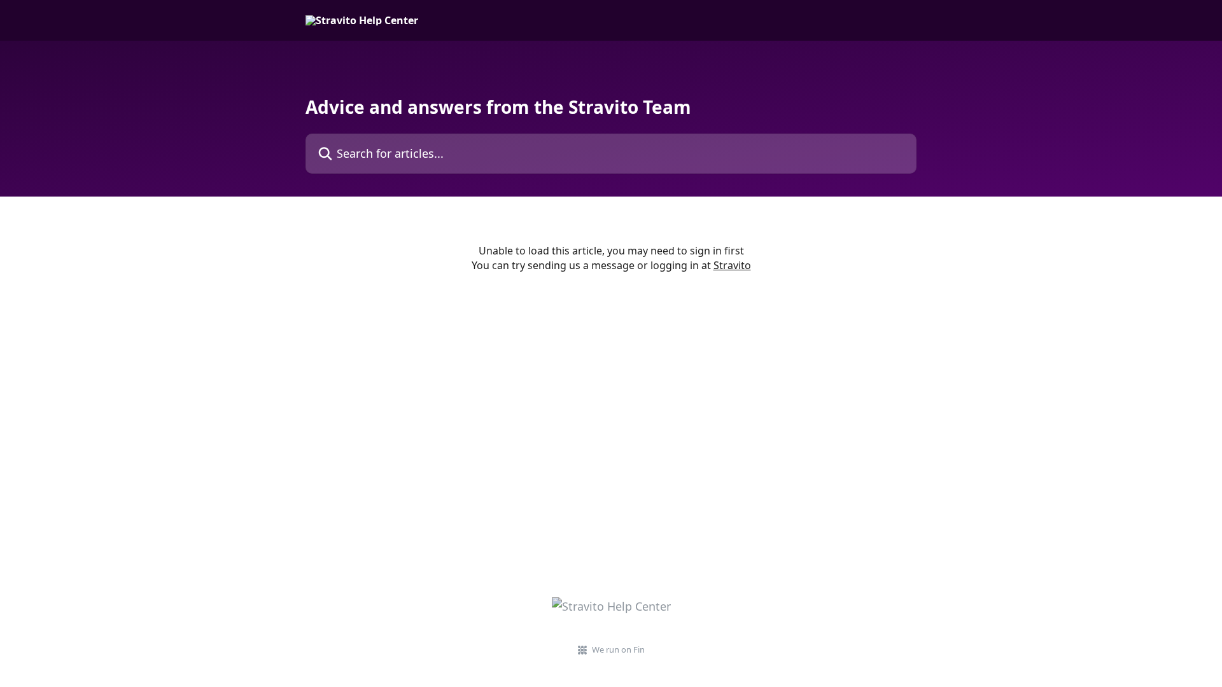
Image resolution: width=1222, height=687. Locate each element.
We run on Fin (618, 649)
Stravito (732, 265)
